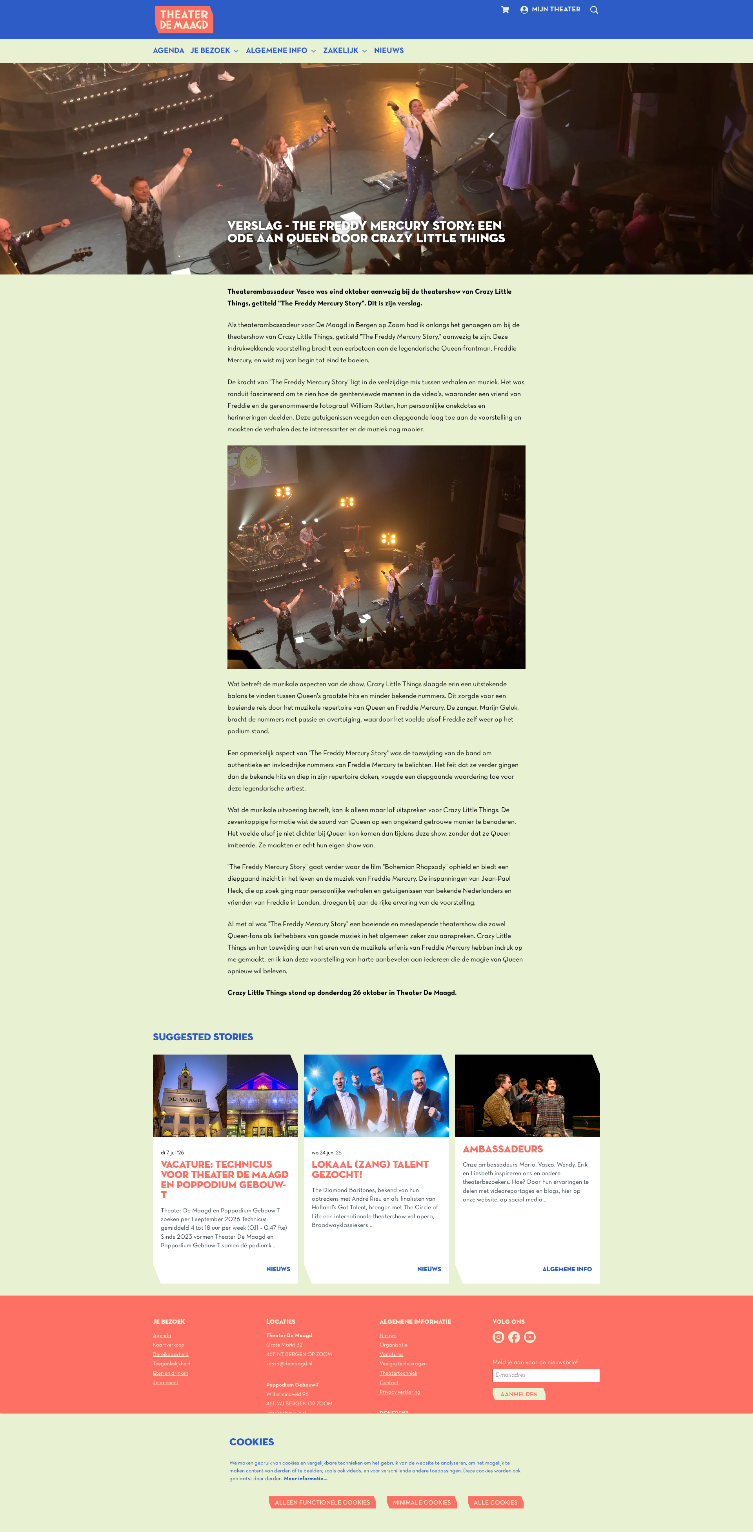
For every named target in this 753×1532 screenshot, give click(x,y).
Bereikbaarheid (171, 1354)
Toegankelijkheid (172, 1364)
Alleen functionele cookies (322, 1503)
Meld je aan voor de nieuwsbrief (535, 1362)
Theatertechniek (398, 1373)
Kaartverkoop (168, 1345)
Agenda (162, 1335)
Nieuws (388, 1335)
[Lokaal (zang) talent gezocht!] (376, 1095)
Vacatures (392, 1354)
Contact (389, 1382)
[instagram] (498, 1337)
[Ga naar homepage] (184, 19)
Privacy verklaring (400, 1392)
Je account (165, 1382)
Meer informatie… (305, 1478)
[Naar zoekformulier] (594, 10)
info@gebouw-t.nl (286, 1413)
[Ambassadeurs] (527, 1095)
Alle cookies (496, 1503)
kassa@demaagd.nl (289, 1364)
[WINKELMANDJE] (506, 10)
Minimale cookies (422, 1503)
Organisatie (393, 1345)
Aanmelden (519, 1395)
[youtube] (530, 1337)
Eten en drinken (170, 1373)
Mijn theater (556, 9)
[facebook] (514, 1337)
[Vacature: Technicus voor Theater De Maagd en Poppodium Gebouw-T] (225, 1095)
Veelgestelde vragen (403, 1364)
